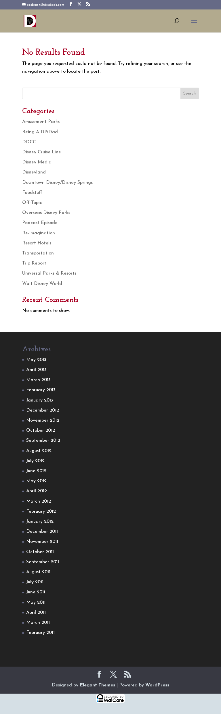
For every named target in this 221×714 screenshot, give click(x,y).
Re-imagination (38, 233)
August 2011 (38, 572)
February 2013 (41, 390)
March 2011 (38, 622)
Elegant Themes (97, 685)
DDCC (29, 142)
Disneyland (34, 172)
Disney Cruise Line (41, 152)
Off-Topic (32, 202)
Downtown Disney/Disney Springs (57, 182)
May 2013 (36, 360)
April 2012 (36, 491)
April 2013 (36, 370)
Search (189, 93)
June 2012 (36, 471)
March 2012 (38, 501)
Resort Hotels (36, 243)
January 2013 (39, 400)
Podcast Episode (40, 223)
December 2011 (42, 531)
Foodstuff (32, 192)
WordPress (157, 685)
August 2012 (39, 451)
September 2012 (43, 440)
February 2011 (40, 632)
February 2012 (41, 511)
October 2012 (40, 430)
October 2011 (40, 552)
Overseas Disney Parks (46, 213)
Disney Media (37, 162)
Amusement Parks (41, 121)
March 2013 (38, 380)
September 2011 (42, 562)
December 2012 (42, 410)
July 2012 (35, 461)
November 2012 (42, 420)
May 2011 (35, 602)
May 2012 (36, 481)
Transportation (38, 253)
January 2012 (40, 521)
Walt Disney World (42, 283)
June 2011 (35, 592)
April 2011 (36, 612)
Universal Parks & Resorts (49, 273)
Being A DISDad (40, 132)
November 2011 (42, 541)
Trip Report (34, 263)
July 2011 (34, 582)
